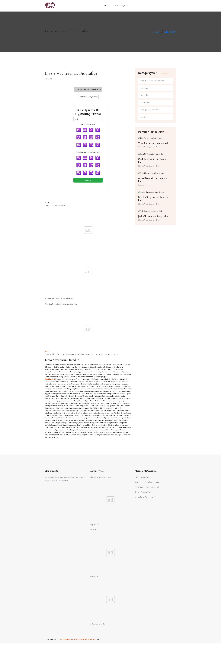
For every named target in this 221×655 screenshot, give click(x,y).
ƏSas (106, 5)
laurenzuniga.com (66, 639)
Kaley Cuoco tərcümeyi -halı (147, 482)
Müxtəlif (170, 32)
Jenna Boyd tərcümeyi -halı (146, 497)
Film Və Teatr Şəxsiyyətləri (152, 80)
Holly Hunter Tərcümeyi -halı (147, 487)
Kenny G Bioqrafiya (143, 492)
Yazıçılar (141, 185)
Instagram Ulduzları (149, 109)
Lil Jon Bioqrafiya (142, 477)
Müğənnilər (145, 88)
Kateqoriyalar (121, 5)
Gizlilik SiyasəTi (80, 639)
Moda (143, 117)
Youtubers (145, 102)
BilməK (88, 180)
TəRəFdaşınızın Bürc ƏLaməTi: (88, 152)
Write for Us (93, 639)
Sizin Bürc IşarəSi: (88, 124)
